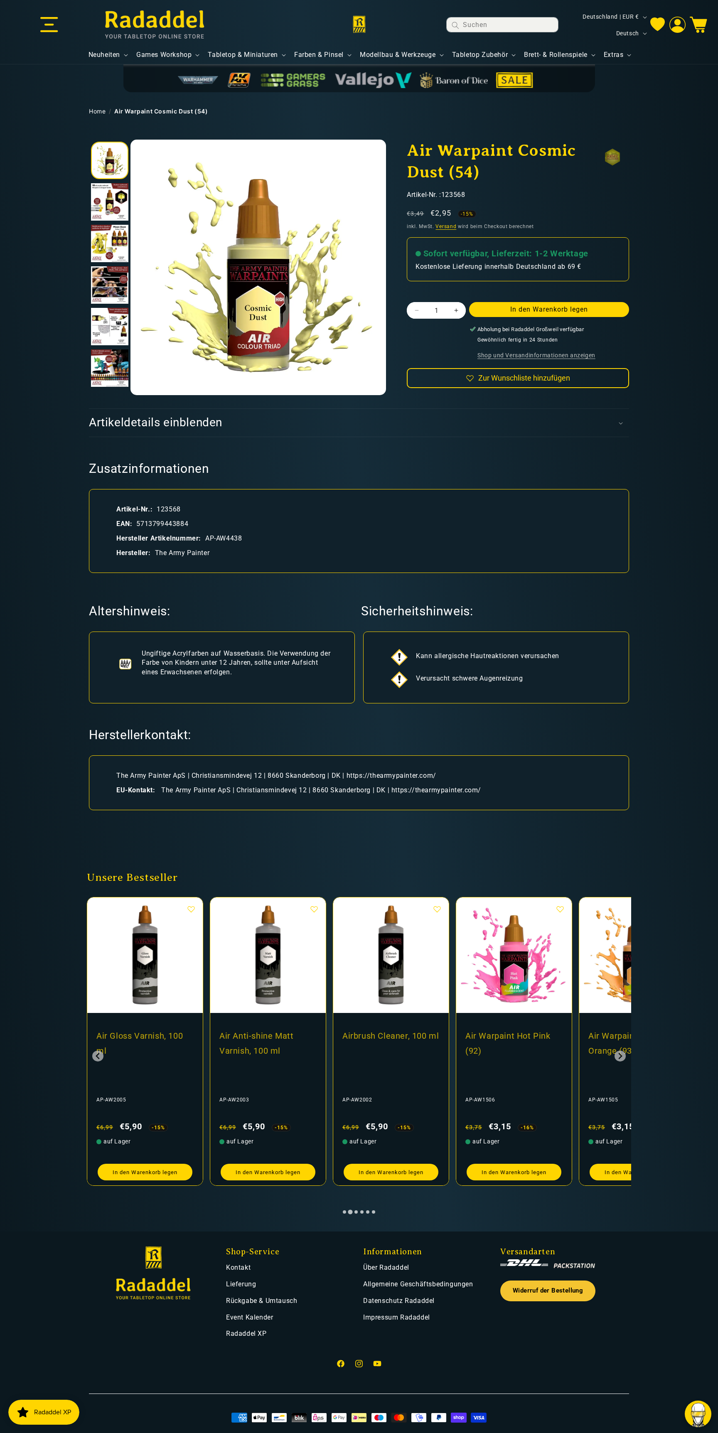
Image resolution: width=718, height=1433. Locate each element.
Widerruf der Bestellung (548, 1290)
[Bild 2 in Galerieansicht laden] (109, 202)
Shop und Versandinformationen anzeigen (536, 355)
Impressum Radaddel (396, 1317)
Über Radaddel (386, 1267)
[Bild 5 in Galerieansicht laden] (109, 326)
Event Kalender (249, 1317)
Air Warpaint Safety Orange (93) (503, 1043)
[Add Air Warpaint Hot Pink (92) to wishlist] (437, 909)
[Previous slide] (97, 1056)
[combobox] (502, 24)
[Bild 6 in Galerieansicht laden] (109, 368)
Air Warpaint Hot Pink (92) (385, 1043)
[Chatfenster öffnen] (698, 1414)
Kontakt (238, 1267)
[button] (49, 25)
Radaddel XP (246, 1333)
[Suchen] (455, 25)
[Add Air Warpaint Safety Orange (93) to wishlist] (560, 909)
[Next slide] (620, 1056)
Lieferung (241, 1284)
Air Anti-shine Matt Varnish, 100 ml (133, 1043)
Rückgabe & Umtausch (261, 1301)
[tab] (344, 1212)
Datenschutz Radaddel (399, 1301)
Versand (445, 226)
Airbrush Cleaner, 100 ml (267, 1036)
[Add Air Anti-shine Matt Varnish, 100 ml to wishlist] (191, 909)
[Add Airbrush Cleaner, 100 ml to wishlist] (314, 909)
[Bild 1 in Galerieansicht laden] (109, 160)
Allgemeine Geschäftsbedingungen (418, 1284)
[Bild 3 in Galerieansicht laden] (109, 243)
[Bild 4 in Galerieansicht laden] (109, 285)
